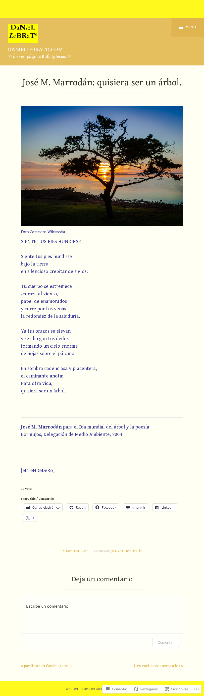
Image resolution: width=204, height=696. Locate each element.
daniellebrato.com (35, 49)
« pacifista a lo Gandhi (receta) (46, 666)
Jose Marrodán (121, 551)
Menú (190, 27)
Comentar (166, 642)
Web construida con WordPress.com (91, 689)
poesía (137, 551)
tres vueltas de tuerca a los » (158, 666)
